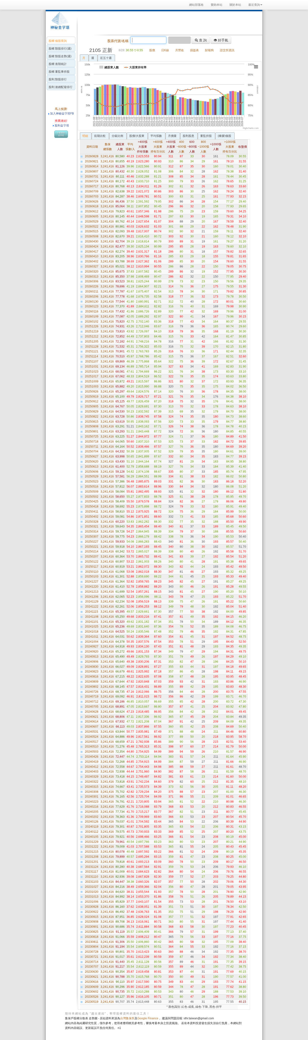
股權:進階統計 (58, 64)
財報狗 (209, 50)
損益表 (194, 50)
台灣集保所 (127, 1018)
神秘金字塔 (59, 23)
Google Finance (147, 1018)
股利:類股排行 (58, 79)
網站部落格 (196, 4)
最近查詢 (254, 4)
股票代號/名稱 (117, 41)
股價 (152, 50)
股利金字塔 (62, 125)
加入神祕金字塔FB (61, 113)
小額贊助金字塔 (61, 134)
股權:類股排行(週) (60, 48)
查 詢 (202, 40)
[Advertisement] (168, 22)
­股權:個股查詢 (58, 41)
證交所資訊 (227, 50)
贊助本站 (216, 4)
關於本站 (235, 4)
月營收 (179, 50)
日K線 (165, 50)
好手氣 (222, 40)
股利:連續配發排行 (60, 87)
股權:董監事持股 (59, 71)
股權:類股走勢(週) (60, 56)
